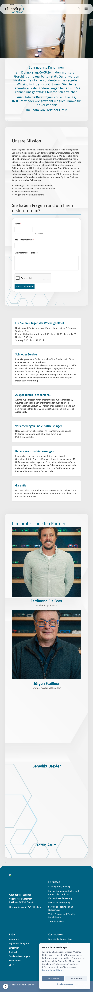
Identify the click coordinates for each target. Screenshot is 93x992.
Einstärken (14, 948)
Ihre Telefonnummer (24, 240)
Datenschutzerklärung (53, 970)
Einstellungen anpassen (65, 984)
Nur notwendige (76, 978)
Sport (11, 964)
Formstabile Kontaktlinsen (60, 939)
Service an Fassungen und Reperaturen (60, 908)
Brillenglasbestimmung (59, 886)
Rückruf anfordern (24, 286)
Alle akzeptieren (53, 978)
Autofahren (14, 939)
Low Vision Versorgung (59, 902)
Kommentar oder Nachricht (26, 253)
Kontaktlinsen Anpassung (60, 898)
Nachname (39, 234)
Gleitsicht (13, 952)
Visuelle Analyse (56, 921)
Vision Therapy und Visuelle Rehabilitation (61, 915)
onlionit (31, 984)
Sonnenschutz (15, 960)
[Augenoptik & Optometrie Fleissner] (14, 8)
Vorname (18, 234)
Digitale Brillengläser (19, 943)
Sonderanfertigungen (19, 956)
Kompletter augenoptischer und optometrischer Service (63, 892)
